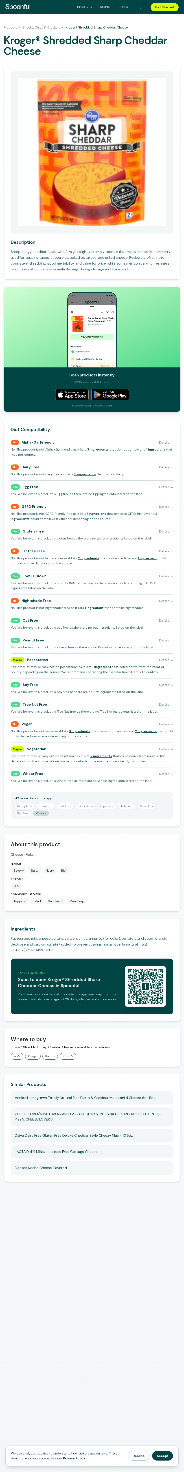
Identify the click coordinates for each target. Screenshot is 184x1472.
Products (10, 27)
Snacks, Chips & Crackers (41, 27)
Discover (84, 7)
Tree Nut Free (35, 704)
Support (123, 7)
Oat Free (30, 620)
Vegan (27, 724)
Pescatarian (37, 659)
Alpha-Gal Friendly (38, 442)
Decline (139, 1456)
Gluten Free (33, 531)
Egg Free (30, 486)
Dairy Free (30, 467)
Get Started (164, 7)
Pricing (104, 7)
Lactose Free (33, 551)
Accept (163, 1456)
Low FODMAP (34, 576)
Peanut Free (33, 640)
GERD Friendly (34, 506)
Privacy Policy (74, 1458)
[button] (98, 449)
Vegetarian (36, 749)
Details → (166, 442)
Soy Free (30, 684)
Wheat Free (33, 773)
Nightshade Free (36, 600)
